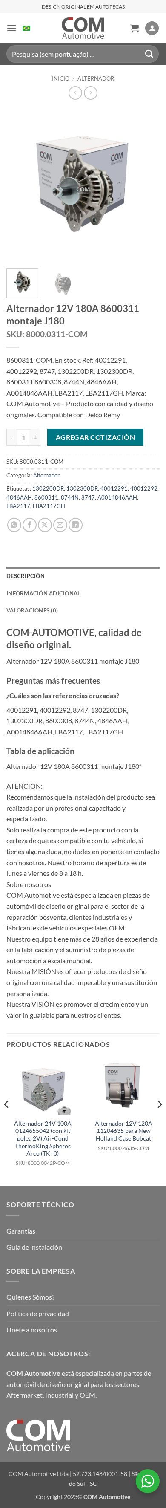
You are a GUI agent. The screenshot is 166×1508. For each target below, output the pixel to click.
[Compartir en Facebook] (30, 525)
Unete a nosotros (31, 1330)
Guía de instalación (34, 1247)
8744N (70, 497)
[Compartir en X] (45, 525)
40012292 (143, 488)
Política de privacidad (37, 1313)
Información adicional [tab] (43, 593)
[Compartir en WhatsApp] (14, 525)
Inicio (60, 78)
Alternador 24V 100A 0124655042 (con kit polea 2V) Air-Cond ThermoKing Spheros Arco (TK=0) (43, 1143)
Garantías (20, 1231)
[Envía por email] (60, 525)
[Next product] (75, 92)
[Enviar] (149, 54)
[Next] (146, 185)
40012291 (114, 488)
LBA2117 (18, 506)
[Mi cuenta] (152, 28)
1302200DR (48, 488)
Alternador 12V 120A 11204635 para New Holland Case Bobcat (123, 1135)
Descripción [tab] (25, 575)
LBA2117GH (49, 506)
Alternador (95, 78)
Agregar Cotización (95, 437)
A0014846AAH (117, 497)
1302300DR (82, 488)
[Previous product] (90, 92)
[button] (11, 27)
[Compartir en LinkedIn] (76, 525)
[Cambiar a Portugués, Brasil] (26, 28)
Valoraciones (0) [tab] (32, 610)
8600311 (46, 497)
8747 (88, 497)
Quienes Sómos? (30, 1297)
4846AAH (19, 497)
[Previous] (20, 185)
